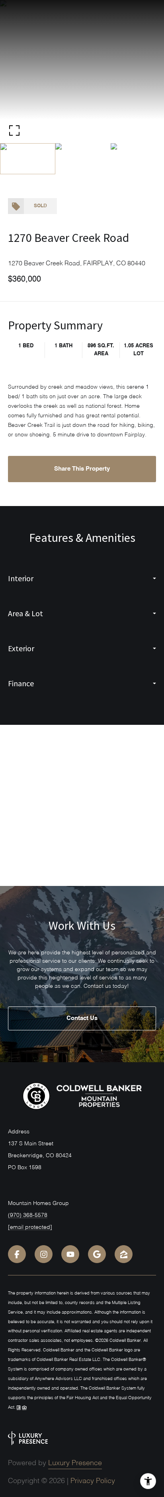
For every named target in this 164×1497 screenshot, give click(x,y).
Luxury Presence (75, 1463)
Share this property (82, 469)
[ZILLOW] (124, 1254)
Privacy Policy (92, 1481)
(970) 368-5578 (27, 1215)
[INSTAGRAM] (44, 1254)
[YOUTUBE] (70, 1254)
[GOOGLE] (97, 1254)
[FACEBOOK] (17, 1254)
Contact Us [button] (82, 1018)
